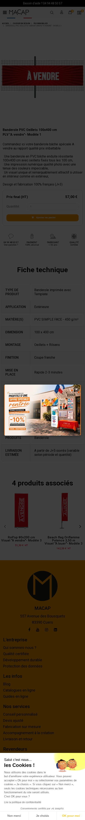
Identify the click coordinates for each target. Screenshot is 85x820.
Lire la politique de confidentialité (22, 802)
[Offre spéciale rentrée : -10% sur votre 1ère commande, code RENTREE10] (42, 410)
